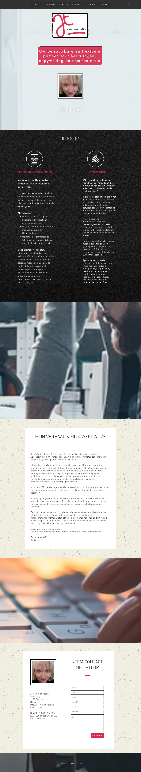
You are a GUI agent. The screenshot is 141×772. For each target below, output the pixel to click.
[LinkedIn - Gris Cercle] (63, 110)
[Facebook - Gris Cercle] (70, 110)
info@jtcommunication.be (43, 705)
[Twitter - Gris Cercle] (78, 110)
